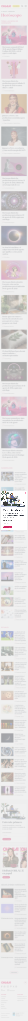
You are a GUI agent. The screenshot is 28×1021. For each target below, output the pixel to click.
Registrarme (7, 527)
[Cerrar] (24, 493)
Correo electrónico (7, 520)
